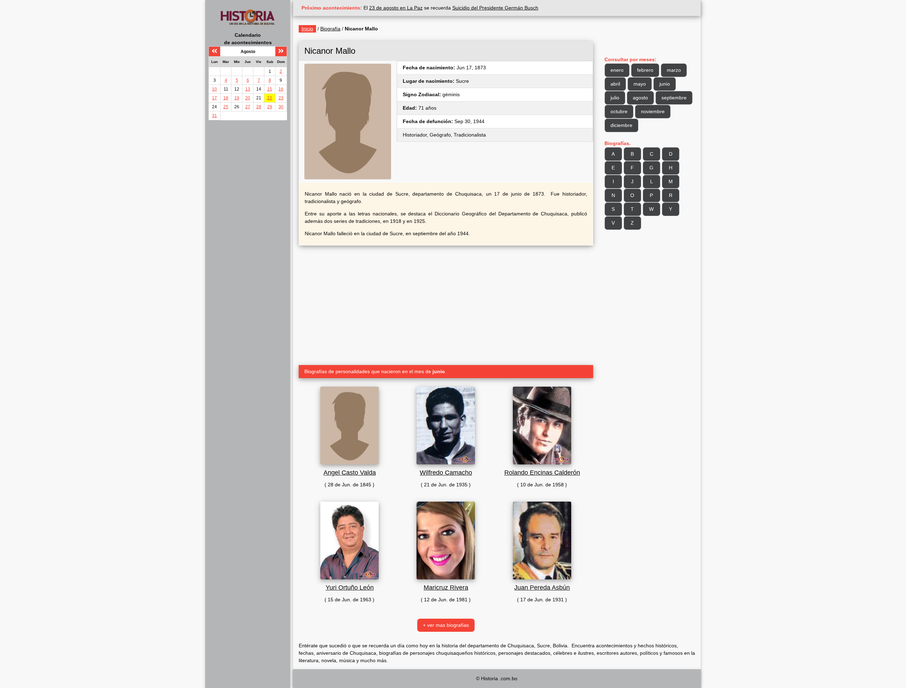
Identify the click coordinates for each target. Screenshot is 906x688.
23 (281, 98)
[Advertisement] (446, 302)
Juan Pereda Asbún (542, 587)
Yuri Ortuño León (350, 587)
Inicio (307, 28)
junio (664, 84)
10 (214, 89)
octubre (618, 111)
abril (615, 84)
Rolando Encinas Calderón (542, 472)
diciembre (621, 125)
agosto (640, 97)
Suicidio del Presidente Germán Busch (495, 8)
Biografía (330, 28)
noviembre (653, 111)
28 (258, 106)
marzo (674, 70)
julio (614, 97)
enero (617, 70)
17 (214, 98)
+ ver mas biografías (446, 625)
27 (247, 106)
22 (269, 98)
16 (281, 89)
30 (281, 106)
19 (236, 98)
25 (225, 106)
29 (269, 106)
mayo (639, 84)
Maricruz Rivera (446, 587)
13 (247, 89)
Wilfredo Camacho (446, 472)
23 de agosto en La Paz (396, 8)
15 (269, 89)
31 (214, 115)
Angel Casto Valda (349, 472)
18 (225, 98)
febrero (645, 70)
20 (247, 98)
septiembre (674, 97)
